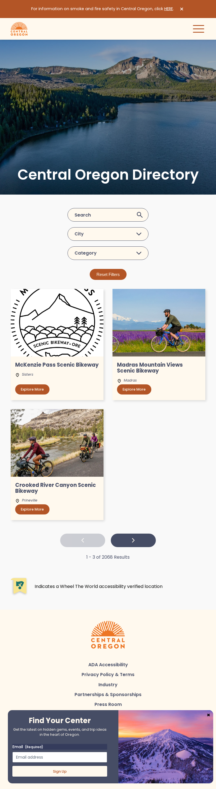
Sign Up (60, 771)
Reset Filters (108, 274)
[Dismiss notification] (181, 9)
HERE (168, 9)
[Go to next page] (133, 540)
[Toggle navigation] (198, 28)
